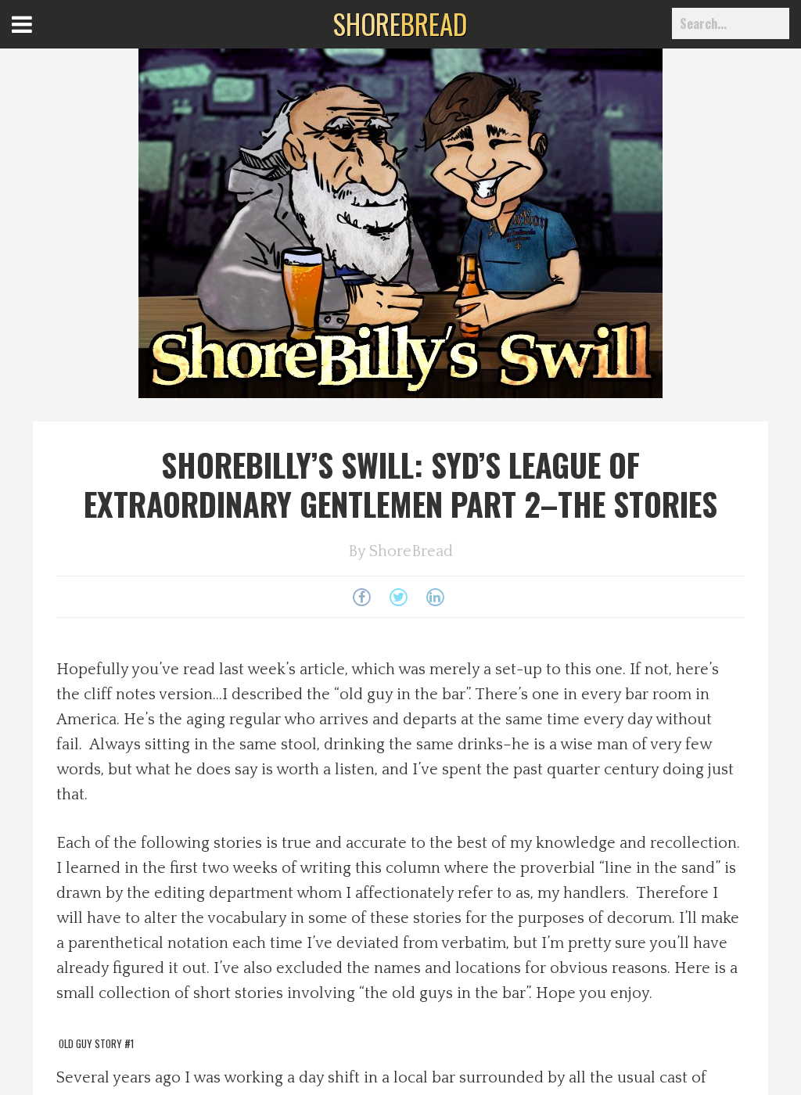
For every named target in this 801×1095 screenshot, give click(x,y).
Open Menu (41, 38)
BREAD (400, 23)
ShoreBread (411, 551)
